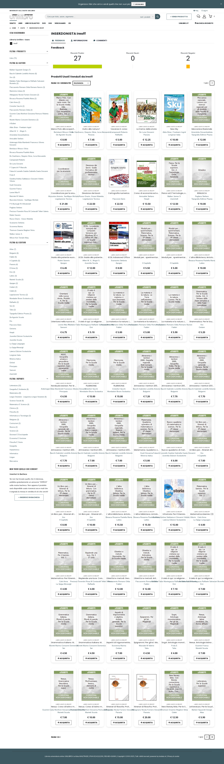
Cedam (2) (13, 287)
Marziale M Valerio (16, 196)
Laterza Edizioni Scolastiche (20, 351)
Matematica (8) (15, 393)
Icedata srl (162, 756)
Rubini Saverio (15, 215)
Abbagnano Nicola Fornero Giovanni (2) (24, 95)
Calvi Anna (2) (15, 102)
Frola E (12, 175)
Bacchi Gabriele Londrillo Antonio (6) (23, 73)
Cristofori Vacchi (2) (17, 106)
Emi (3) (12, 272)
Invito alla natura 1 (91, 129)
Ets (11, 321)
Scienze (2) (14, 431)
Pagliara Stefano (16, 207)
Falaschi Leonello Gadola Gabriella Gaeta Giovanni (29, 171)
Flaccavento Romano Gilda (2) (21, 110)
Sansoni (13, 370)
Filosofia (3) (14, 412)
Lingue (12, 457)
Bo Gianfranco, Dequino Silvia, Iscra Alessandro (28, 156)
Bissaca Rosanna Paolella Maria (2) (23, 98)
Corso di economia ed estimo (148, 193)
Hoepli (12, 332)
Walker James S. (16, 234)
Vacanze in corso (119, 129)
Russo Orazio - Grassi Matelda (21, 219)
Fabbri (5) (13, 257)
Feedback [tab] (60, 40)
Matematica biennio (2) (202, 514)
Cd (69, 23)
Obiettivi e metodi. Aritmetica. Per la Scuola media (158, 578)
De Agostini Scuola (17, 317)
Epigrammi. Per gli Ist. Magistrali (149, 642)
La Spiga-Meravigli (16, 347)
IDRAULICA (202, 193)
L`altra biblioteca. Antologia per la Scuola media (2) (159, 514)
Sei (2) (12, 306)
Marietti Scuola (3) (16, 279)
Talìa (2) (13, 309)
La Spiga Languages (17, 344)
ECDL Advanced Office (119, 257)
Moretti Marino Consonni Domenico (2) (24, 120)
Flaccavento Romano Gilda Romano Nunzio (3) (27, 87)
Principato (13, 366)
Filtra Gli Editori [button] (18, 242)
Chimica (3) (14, 408)
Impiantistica (14, 450)
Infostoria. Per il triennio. (174, 514)
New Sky (174, 129)
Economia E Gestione (18, 438)
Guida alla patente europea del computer (71, 257)
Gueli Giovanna (15, 185)
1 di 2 (206, 83)
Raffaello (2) (14, 302)
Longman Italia (15, 355)
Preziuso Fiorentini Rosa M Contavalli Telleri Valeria (29, 211)
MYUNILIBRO (139, 4)
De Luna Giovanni (16, 164)
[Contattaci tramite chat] (198, 16)
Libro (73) (13, 58)
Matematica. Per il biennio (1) (65, 578)
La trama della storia (146, 129)
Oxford (12, 362)
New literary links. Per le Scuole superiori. (181, 706)
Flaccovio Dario (15, 325)
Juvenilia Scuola (16, 340)
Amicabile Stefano (16, 138)
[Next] (212, 83)
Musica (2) (14, 427)
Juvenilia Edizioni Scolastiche (21, 336)
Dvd (44, 23)
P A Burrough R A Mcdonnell (20, 204)
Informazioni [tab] (80, 40)
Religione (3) (14, 419)
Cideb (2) (13, 291)
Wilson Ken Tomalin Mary (19, 238)
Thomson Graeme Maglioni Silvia (22, 230)
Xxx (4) (12, 77)
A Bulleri (13, 123)
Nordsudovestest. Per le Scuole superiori (70, 385)
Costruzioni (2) (15, 423)
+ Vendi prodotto (179, 16)
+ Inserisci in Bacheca (29, 497)
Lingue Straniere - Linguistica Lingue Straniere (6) (28, 397)
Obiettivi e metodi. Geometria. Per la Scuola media (131, 578)
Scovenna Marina (16, 226)
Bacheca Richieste (204, 23)
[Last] (212, 737)
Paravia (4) (14, 264)
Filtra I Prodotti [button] (18, 51)
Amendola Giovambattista (19, 135)
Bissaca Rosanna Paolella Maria (22, 152)
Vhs (50, 23)
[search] (157, 16)
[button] (212, 16)
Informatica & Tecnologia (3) (20, 415)
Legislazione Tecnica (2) (19, 294)
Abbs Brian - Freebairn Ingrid (20, 127)
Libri (20, 23)
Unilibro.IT (184, 23)
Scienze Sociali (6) (17, 400)
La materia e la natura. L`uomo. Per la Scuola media (187, 321)
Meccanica (14, 461)
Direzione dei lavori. (91, 193)
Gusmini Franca (16, 189)
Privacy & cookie (173, 756)
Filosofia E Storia (16, 442)
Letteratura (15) (15, 385)
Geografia (13, 446)
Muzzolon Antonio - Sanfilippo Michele (24, 200)
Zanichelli (13, 374)
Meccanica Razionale (202, 129)
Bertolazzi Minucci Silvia (19, 148)
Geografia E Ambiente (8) (19, 389)
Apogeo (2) (14, 283)
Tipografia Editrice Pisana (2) (20, 313)
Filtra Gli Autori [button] (17, 63)
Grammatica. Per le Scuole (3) (204, 321)
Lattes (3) (13, 276)
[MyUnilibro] (204, 16)
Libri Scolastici (32, 23)
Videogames (60, 23)
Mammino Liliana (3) (17, 91)
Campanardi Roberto (17, 160)
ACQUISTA (65, 145)
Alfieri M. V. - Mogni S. (18, 131)
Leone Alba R (15, 192)
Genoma (13, 328)
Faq (196, 11)
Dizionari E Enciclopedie (19, 434)
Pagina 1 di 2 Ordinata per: (61, 83)
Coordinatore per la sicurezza (65, 193)
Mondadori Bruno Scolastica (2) (21, 298)
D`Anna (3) (14, 268)
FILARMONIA (91, 385)
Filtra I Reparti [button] (17, 378)
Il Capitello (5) (15, 260)
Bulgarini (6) (14, 253)
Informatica (14, 453)
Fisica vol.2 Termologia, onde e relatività (181, 193)
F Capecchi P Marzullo (18, 167)
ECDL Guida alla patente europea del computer (102, 257)
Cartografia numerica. (119, 193)
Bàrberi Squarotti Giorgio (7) (20, 70)
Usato (13, 23)
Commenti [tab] (102, 40)
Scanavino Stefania (17, 223)
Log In (205, 11)
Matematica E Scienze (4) (19, 404)
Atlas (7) (13, 249)
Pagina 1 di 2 (55, 737)
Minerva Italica (15, 359)
